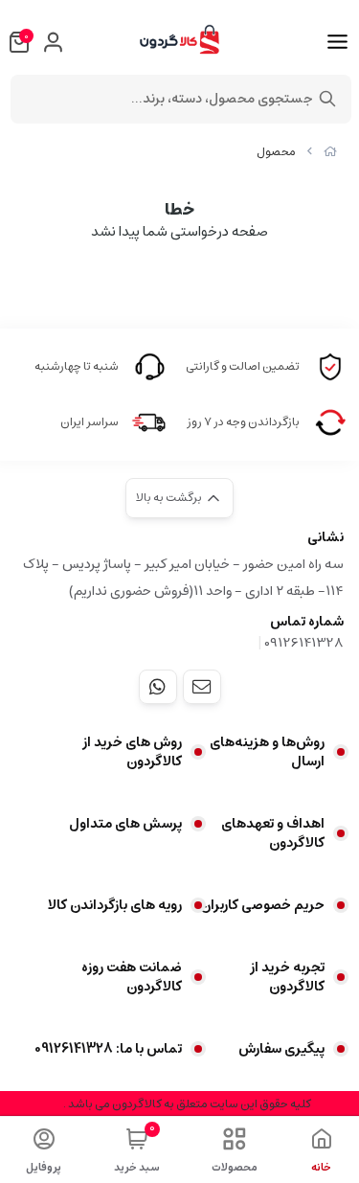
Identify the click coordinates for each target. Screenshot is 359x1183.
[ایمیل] (202, 687)
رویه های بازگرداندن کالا (115, 905)
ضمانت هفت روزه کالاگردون (131, 977)
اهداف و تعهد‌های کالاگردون (273, 833)
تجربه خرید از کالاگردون (287, 977)
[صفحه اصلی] (330, 152)
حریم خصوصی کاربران (262, 905)
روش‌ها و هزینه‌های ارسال (267, 752)
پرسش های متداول (125, 823)
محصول (276, 152)
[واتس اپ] (158, 687)
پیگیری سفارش (281, 1048)
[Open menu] (337, 42)
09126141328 (304, 642)
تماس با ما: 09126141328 (108, 1048)
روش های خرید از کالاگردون (132, 752)
